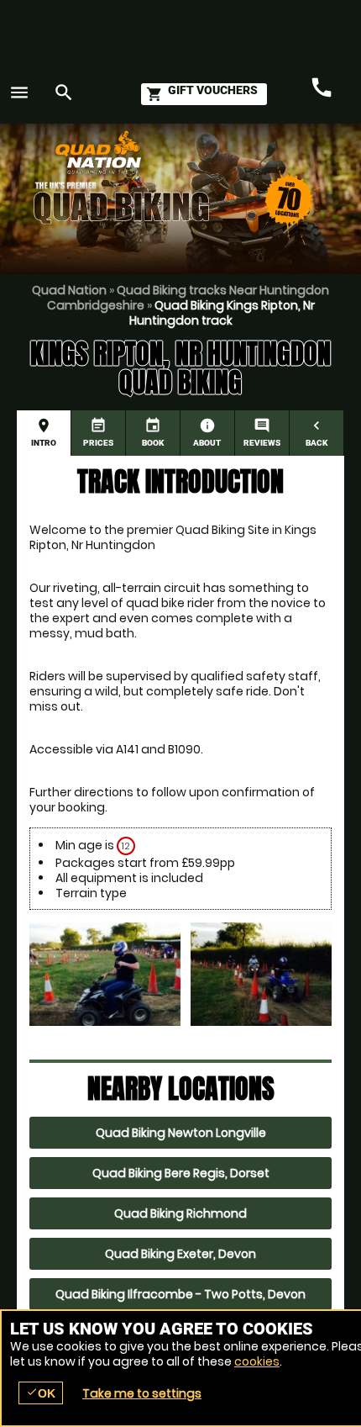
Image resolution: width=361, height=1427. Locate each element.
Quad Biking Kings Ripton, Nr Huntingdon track (222, 313)
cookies (257, 1361)
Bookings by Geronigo (277, 160)
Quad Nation (69, 290)
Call (321, 88)
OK (40, 1393)
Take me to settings (141, 1393)
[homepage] (162, 152)
